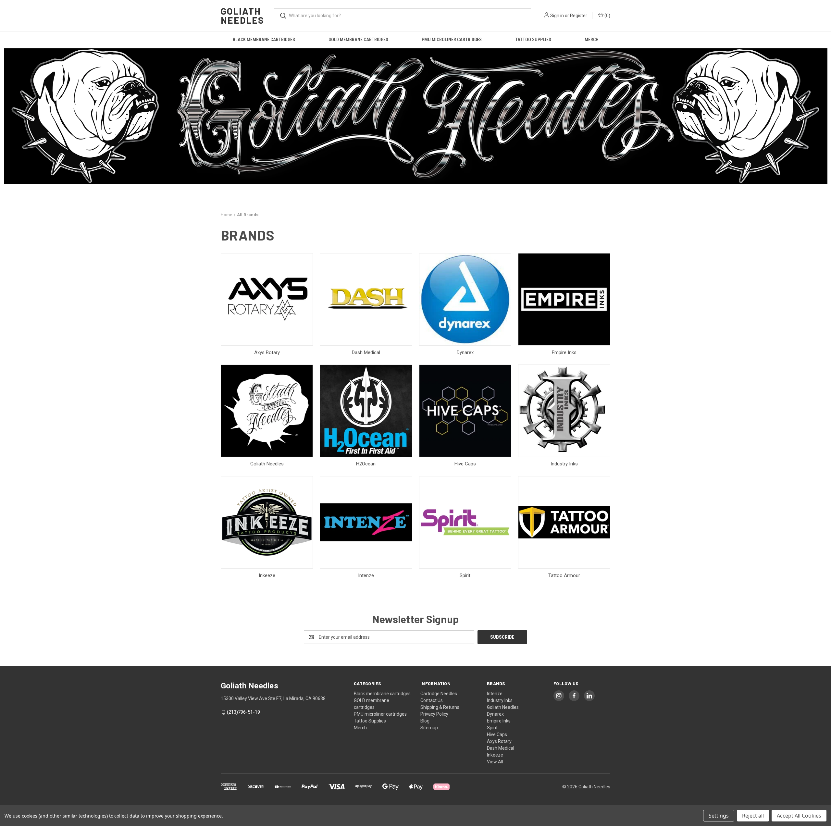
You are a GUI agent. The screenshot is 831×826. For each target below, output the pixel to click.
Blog (424, 720)
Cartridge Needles (438, 693)
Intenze (494, 693)
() (606, 15)
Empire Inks (499, 720)
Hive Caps (497, 734)
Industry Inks (500, 700)
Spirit (492, 727)
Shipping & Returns (439, 707)
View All (495, 761)
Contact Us (431, 700)
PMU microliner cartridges (452, 39)
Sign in (557, 15)
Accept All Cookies (799, 815)
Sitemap (429, 727)
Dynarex (495, 714)
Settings (719, 815)
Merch (592, 39)
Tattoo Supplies (533, 39)
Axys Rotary (499, 741)
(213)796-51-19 (243, 712)
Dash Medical (500, 748)
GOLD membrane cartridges (358, 39)
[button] (416, 116)
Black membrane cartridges (264, 39)
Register (578, 15)
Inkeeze (495, 755)
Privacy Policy (434, 714)
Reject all (753, 815)
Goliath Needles (503, 707)
